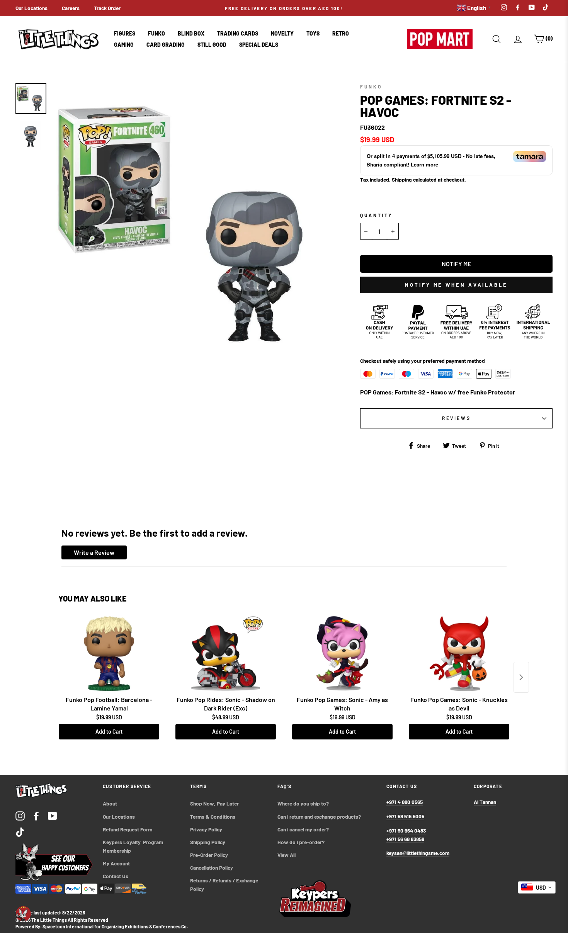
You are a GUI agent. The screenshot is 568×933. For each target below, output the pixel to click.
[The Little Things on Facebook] (36, 815)
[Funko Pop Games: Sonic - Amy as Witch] (342, 653)
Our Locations (31, 8)
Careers (71, 8)
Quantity (376, 215)
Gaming (124, 44)
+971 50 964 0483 (406, 830)
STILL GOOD (211, 44)
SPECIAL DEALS (258, 44)
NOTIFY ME (456, 263)
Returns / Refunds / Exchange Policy (224, 884)
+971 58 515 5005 (405, 816)
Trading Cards (237, 33)
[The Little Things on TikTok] (20, 831)
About (110, 803)
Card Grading (165, 44)
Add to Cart (108, 731)
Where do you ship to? (303, 803)
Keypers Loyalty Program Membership (133, 846)
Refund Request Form (127, 829)
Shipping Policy (207, 842)
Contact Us (115, 876)
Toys (313, 33)
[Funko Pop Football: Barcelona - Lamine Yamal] (109, 653)
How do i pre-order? (301, 842)
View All (286, 854)
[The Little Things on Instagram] (20, 815)
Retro (340, 33)
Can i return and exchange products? (319, 816)
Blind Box (191, 33)
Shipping (402, 179)
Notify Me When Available (456, 285)
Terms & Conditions (212, 816)
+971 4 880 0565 (404, 802)
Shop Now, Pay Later (214, 803)
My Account (116, 863)
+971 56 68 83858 (405, 839)
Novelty (282, 33)
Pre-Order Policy (209, 854)
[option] (284, 8)
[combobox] (537, 887)
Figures (124, 33)
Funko (156, 33)
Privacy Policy (206, 829)
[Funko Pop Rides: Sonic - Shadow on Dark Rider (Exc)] (225, 653)
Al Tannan (485, 802)
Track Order (107, 8)
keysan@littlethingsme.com (417, 853)
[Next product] (521, 677)
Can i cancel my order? (303, 829)
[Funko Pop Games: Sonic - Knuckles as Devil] (459, 653)
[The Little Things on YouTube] (52, 815)
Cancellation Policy (211, 867)
